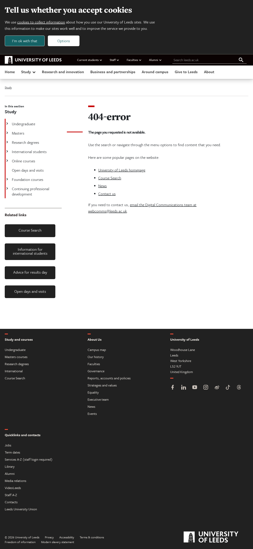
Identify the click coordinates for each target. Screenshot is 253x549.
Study (26, 71)
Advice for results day (30, 272)
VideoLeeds (13, 487)
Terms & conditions (92, 537)
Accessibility (66, 537)
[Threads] (239, 387)
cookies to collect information (41, 22)
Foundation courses (27, 179)
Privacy (49, 537)
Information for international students (30, 251)
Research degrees (25, 142)
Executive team (98, 399)
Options (63, 40)
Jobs (8, 445)
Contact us (107, 193)
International (14, 370)
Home (10, 71)
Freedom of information (20, 542)
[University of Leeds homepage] (33, 60)
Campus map (97, 349)
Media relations (15, 480)
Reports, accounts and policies (109, 378)
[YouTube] (195, 387)
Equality (93, 392)
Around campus (155, 71)
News (102, 185)
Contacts (11, 501)
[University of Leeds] (216, 537)
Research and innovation (63, 71)
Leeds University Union (21, 509)
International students (29, 151)
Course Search (30, 230)
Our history (96, 356)
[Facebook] (172, 387)
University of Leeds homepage (121, 170)
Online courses (23, 161)
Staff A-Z (11, 494)
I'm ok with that (24, 40)
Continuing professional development (30, 191)
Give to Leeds (186, 71)
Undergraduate (23, 123)
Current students (88, 60)
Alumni (153, 60)
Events (92, 413)
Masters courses (16, 356)
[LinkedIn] (183, 387)
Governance (96, 370)
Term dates (12, 452)
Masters (18, 133)
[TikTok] (228, 387)
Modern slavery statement (57, 542)
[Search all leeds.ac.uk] (241, 60)
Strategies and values (102, 385)
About (209, 71)
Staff (113, 60)
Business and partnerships (112, 71)
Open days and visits (30, 291)
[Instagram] (206, 387)
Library (10, 466)
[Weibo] (217, 387)
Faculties (132, 60)
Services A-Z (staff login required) (29, 459)
